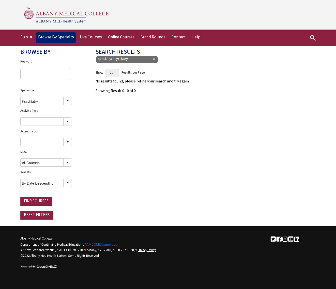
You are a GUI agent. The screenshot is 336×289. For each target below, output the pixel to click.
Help (196, 37)
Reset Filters (37, 215)
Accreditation (29, 131)
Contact (178, 37)
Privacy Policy (147, 250)
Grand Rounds (152, 37)
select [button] (68, 101)
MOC (23, 152)
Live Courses (91, 37)
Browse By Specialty (56, 37)
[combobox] (42, 101)
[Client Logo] (66, 23)
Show (99, 73)
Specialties (28, 90)
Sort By (25, 172)
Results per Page (133, 73)
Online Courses (121, 37)
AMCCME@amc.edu (101, 244)
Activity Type (29, 111)
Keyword (26, 62)
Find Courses (36, 201)
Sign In (26, 37)
